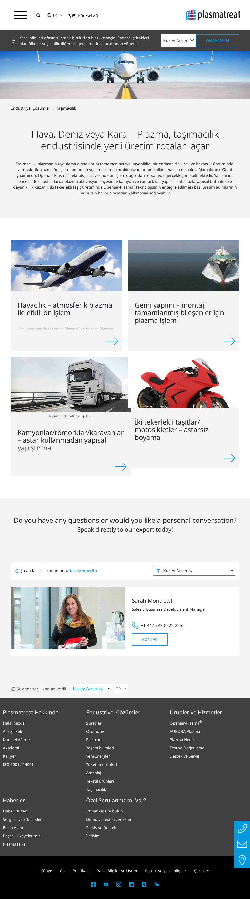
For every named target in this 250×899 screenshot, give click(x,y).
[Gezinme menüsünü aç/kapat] (20, 15)
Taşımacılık (66, 108)
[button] (38, 15)
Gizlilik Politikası (74, 870)
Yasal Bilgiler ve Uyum (117, 870)
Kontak (149, 639)
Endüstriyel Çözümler (31, 108)
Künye (46, 870)
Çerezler (201, 870)
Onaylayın (217, 40)
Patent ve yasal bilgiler (165, 870)
